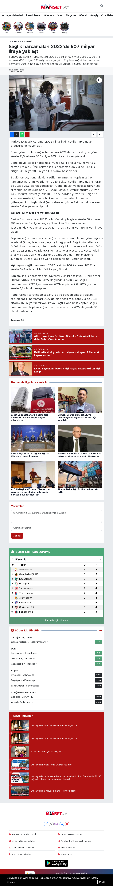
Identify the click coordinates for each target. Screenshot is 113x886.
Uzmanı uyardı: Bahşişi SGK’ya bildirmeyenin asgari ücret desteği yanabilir (77, 417)
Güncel (83, 15)
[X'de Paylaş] (16, 134)
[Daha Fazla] (27, 134)
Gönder (17, 536)
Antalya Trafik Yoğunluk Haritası (76, 841)
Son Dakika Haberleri (21, 854)
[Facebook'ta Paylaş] (12, 134)
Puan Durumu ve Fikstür (23, 848)
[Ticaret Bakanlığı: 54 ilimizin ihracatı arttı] (80, 474)
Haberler (14, 42)
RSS (31, 873)
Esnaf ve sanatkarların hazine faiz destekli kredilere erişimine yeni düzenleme (29, 417)
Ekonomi (27, 42)
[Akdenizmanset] (55, 6)
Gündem (49, 15)
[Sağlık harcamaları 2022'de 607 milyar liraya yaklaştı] (56, 103)
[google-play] (56, 863)
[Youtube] (67, 824)
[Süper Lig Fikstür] (100, 630)
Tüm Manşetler (68, 848)
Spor (60, 15)
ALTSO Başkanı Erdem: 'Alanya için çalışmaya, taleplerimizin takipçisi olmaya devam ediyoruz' (30, 492)
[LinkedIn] (62, 824)
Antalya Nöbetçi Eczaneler (25, 834)
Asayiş (94, 15)
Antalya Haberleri (12, 15)
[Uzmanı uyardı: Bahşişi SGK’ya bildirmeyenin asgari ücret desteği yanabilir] (80, 400)
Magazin (71, 15)
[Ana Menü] (10, 6)
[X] (51, 824)
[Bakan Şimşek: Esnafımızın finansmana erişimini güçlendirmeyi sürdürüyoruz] (80, 438)
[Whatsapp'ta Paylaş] (22, 134)
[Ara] (101, 6)
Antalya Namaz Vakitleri (23, 841)
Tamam (102, 882)
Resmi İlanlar (33, 15)
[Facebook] (46, 824)
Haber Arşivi (66, 854)
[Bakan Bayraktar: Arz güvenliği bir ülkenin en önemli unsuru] (33, 438)
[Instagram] (56, 824)
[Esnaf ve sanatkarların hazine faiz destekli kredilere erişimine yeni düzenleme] (33, 400)
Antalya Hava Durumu (71, 834)
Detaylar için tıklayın (56, 620)
